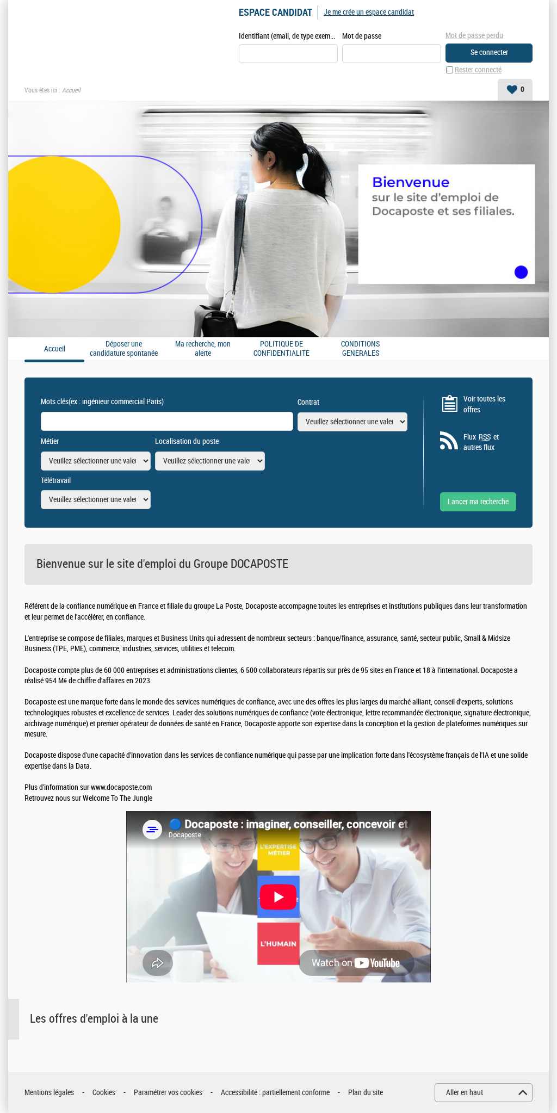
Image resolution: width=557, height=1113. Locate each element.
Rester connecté (478, 70)
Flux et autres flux (481, 442)
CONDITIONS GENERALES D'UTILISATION (360, 349)
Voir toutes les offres (484, 404)
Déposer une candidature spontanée (124, 349)
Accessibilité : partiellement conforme (275, 1092)
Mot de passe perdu (474, 35)
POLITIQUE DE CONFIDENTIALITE (281, 349)
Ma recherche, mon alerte (203, 349)
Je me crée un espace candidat (369, 12)
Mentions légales (49, 1092)
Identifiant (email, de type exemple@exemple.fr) (288, 36)
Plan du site (365, 1092)
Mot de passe (361, 36)
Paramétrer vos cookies (168, 1092)
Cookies (103, 1092)
